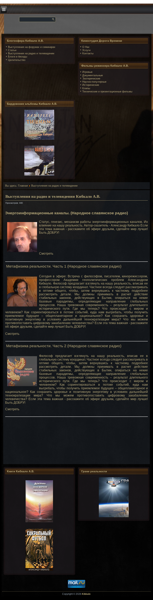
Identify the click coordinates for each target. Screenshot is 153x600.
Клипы (86, 88)
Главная (23, 185)
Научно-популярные (94, 81)
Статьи (12, 50)
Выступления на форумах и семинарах (31, 46)
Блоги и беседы (17, 56)
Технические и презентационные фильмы (107, 91)
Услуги (86, 50)
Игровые (87, 71)
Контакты (87, 53)
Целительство (16, 59)
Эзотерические (91, 78)
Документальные (92, 75)
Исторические (90, 84)
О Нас (86, 46)
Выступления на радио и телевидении (31, 53)
